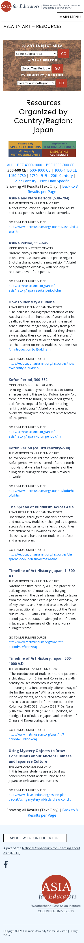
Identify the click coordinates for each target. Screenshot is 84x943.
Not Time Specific (54, 180)
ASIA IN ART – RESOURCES (33, 26)
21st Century (25, 180)
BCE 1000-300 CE (60, 164)
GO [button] (63, 53)
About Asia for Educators (35, 838)
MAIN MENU (70, 16)
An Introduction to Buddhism (30, 349)
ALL (10, 164)
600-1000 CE (40, 170)
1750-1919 (38, 175)
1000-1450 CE (65, 170)
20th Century (62, 175)
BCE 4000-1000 (29, 164)
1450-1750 (17, 175)
